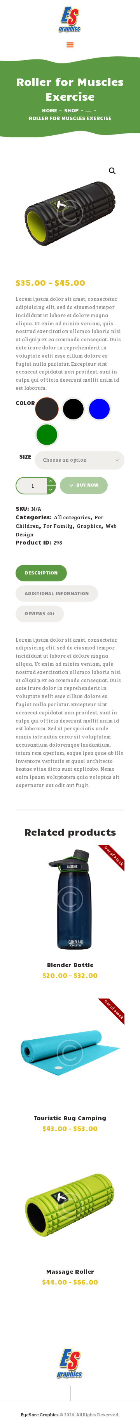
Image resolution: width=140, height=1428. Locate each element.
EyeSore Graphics (40, 1414)
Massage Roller (70, 1271)
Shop (71, 110)
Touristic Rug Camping (70, 1118)
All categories (72, 517)
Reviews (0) (39, 613)
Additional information (57, 593)
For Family (57, 525)
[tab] (41, 573)
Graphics (89, 525)
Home (49, 110)
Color (25, 402)
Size (25, 456)
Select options (70, 900)
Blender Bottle (70, 965)
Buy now (87, 484)
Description (41, 572)
